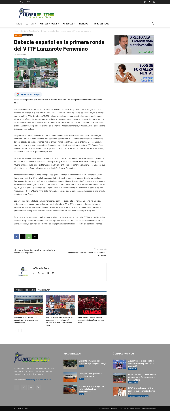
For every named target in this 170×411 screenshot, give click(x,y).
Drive (81, 366)
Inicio (16, 31)
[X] (154, 2)
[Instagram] (145, 2)
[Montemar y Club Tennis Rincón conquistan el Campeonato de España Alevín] (28, 305)
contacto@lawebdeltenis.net (38, 379)
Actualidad (132, 369)
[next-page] (20, 330)
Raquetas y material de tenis (138, 396)
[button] (153, 24)
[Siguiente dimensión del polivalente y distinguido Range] (70, 364)
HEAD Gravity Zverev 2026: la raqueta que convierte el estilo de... (141, 391)
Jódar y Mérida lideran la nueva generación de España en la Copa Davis (91, 320)
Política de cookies (149, 408)
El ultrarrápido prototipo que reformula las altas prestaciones (91, 389)
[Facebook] (141, 2)
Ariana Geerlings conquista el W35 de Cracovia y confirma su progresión (141, 363)
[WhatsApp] (29, 236)
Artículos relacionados (25, 290)
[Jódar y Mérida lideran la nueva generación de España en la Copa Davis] (92, 305)
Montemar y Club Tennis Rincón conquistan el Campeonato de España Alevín (26, 320)
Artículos (68, 23)
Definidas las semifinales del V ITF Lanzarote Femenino (87, 254)
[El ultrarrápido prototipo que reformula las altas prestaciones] (70, 389)
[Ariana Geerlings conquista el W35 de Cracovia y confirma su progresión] (119, 364)
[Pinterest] (49, 273)
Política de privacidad (132, 408)
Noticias (83, 23)
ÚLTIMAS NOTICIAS (123, 353)
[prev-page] (15, 330)
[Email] (35, 236)
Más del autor (44, 290)
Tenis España (34, 31)
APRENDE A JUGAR (48, 23)
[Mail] (150, 2)
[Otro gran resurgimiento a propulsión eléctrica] (70, 377)
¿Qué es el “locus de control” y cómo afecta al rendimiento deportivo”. (34, 251)
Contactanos (104, 408)
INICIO (19, 23)
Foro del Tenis (116, 408)
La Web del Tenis (41, 268)
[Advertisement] (107, 13)
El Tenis (30, 23)
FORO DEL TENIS (101, 23)
